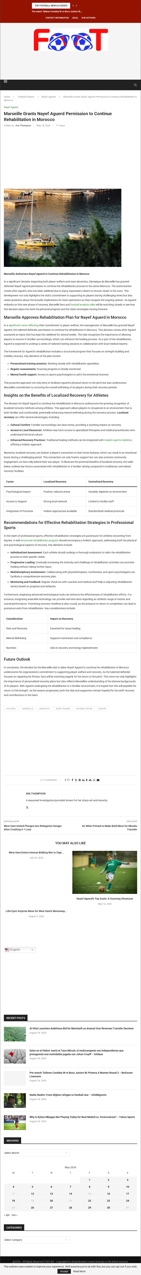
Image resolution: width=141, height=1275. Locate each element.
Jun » (14, 1214)
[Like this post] (68, 780)
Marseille (28, 709)
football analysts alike (82, 304)
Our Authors (88, 18)
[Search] (135, 85)
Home (7, 96)
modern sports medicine (118, 440)
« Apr (7, 1214)
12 (32, 1193)
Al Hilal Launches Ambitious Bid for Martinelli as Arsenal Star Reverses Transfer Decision (82, 1028)
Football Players (26, 96)
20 (51, 1200)
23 (108, 1200)
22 (89, 1200)
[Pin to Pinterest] (80, 780)
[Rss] (130, 85)
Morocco (44, 709)
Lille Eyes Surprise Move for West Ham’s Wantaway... (36, 911)
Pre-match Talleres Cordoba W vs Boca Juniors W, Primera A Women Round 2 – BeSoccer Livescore (81, 1074)
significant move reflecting (24, 325)
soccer (102, 709)
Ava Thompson (36, 793)
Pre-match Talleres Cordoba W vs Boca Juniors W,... (57, 11)
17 (127, 1193)
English (14, 949)
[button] (73, 6)
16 (108, 1193)
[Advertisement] (70, 64)
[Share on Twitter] (76, 780)
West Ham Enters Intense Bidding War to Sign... (36, 852)
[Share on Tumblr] (86, 780)
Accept (64, 1271)
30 (108, 1207)
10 (127, 1186)
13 (51, 1193)
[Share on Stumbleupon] (90, 780)
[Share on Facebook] (72, 780)
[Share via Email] (98, 780)
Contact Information (57, 18)
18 (13, 1200)
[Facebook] (126, 85)
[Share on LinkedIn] (83, 780)
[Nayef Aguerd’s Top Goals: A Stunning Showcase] (104, 872)
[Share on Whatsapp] (94, 780)
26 (32, 1207)
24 (127, 1200)
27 (51, 1207)
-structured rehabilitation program (39, 540)
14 (70, 1193)
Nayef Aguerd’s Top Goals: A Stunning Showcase (105, 898)
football (11, 709)
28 (70, 1207)
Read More (79, 1271)
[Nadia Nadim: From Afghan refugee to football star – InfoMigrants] (15, 1100)
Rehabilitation (84, 709)
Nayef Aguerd (48, 96)
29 (89, 1207)
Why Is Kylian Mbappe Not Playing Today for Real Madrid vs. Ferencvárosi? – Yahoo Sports (82, 1117)
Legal (75, 18)
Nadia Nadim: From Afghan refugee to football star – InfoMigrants (68, 1094)
